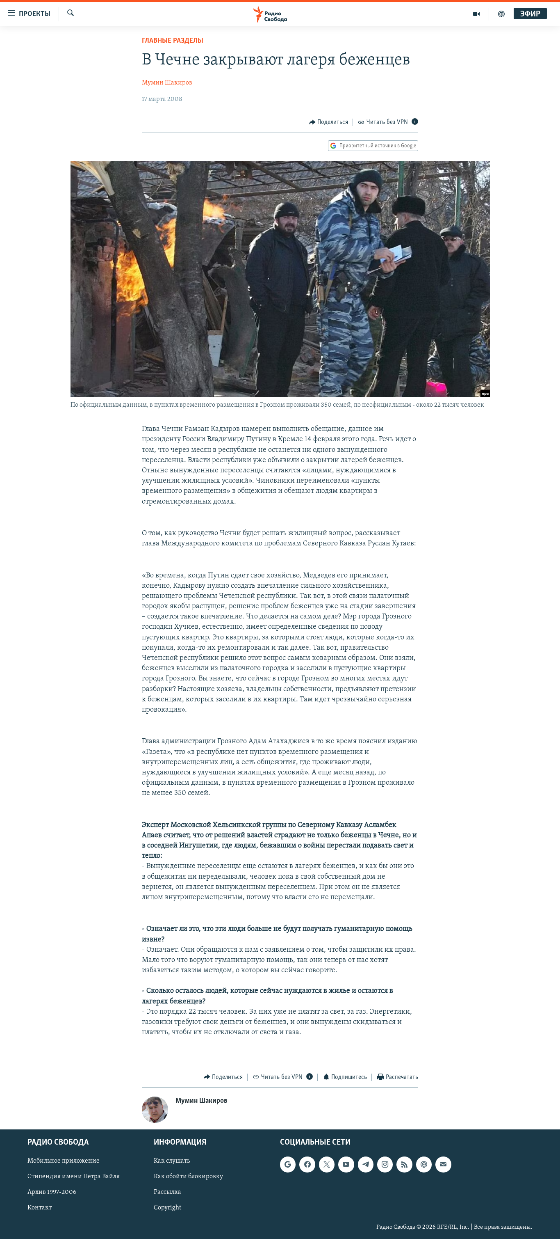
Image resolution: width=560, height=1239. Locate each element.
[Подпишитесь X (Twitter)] (327, 1164)
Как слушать (172, 1161)
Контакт (39, 1208)
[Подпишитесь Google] (288, 1164)
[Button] (328, 122)
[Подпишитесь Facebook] (307, 1164)
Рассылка (167, 1192)
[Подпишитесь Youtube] (346, 1164)
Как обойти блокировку (188, 1176)
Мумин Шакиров (167, 83)
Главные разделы (172, 41)
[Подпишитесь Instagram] (385, 1164)
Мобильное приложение (63, 1161)
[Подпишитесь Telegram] (365, 1164)
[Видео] (476, 14)
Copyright (167, 1208)
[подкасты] (501, 14)
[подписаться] (443, 1164)
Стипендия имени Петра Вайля (73, 1176)
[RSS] (404, 1164)
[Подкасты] (424, 1164)
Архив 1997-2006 (51, 1192)
